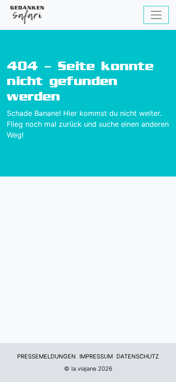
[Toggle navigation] (156, 15)
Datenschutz (137, 356)
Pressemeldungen (46, 356)
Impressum (96, 356)
